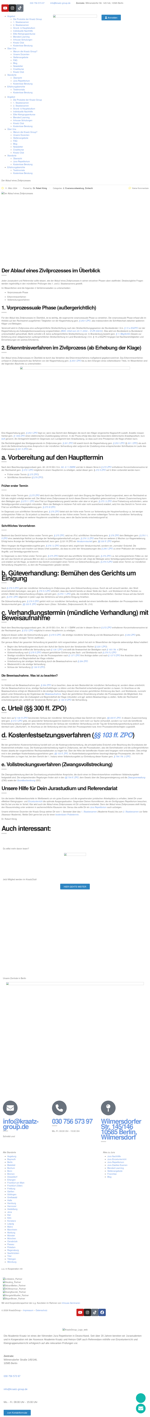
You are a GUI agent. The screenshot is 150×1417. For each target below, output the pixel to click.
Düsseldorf (12, 1176)
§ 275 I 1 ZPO (27, 501)
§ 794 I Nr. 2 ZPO (122, 756)
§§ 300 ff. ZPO (114, 717)
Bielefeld (11, 1165)
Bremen (11, 1173)
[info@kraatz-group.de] (10, 1108)
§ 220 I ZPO (100, 646)
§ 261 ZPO (68, 443)
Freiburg (11, 1188)
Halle (9, 1200)
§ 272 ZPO (106, 467)
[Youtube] (5, 8)
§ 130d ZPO (19, 435)
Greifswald (12, 1197)
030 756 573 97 (72, 1121)
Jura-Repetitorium (21, 80)
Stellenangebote (20, 57)
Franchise (112, 1173)
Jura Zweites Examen (117, 1165)
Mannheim (12, 1229)
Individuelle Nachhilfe (23, 30)
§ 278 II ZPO (106, 561)
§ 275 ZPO (33, 474)
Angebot (11, 16)
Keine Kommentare (140, 188)
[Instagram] (12, 8)
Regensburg (13, 1250)
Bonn (9, 1170)
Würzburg (11, 1261)
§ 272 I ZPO (27, 469)
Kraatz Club (18, 42)
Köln (9, 1217)
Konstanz (11, 1220)
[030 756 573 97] (59, 1108)
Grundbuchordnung (26, 780)
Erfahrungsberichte (16, 86)
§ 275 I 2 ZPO (105, 501)
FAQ (15, 60)
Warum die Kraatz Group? (25, 51)
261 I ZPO (132, 443)
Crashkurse (18, 68)
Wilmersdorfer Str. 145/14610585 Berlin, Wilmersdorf (121, 1129)
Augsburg (11, 1156)
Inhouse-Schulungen (22, 39)
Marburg (11, 1232)
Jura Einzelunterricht (116, 1159)
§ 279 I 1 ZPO (64, 593)
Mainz (10, 1226)
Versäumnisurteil (84, 541)
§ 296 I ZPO (107, 548)
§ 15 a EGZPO (131, 327)
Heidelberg (12, 1209)
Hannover (11, 1206)
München (11, 1238)
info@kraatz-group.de (20, 1123)
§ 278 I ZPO (12, 596)
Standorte (11, 74)
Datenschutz (41, 1310)
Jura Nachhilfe (114, 1156)
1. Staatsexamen (21, 22)
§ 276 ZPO (37, 477)
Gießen (10, 1191)
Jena (9, 1211)
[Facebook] (102, 1312)
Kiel (9, 1214)
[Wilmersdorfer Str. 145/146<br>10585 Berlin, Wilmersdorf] (108, 1108)
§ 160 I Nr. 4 (112, 649)
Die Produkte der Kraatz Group (27, 19)
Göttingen (11, 1194)
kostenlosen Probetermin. (67, 814)
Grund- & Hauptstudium (24, 27)
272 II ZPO (101, 469)
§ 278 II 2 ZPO (109, 652)
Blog (15, 63)
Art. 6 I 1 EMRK (68, 467)
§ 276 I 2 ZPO (87, 538)
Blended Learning (21, 36)
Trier (9, 1255)
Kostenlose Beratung (23, 45)
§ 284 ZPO (130, 634)
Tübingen (11, 1258)
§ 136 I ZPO (56, 649)
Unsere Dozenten (21, 54)
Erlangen (11, 1179)
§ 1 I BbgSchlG (123, 333)
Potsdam (11, 1247)
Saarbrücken (13, 1253)
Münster (11, 1235)
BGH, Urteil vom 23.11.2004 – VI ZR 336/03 (81, 330)
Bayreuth (11, 1159)
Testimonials (19, 89)
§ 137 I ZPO (74, 655)
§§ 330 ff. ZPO (104, 541)
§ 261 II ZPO (22, 448)
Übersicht (17, 77)
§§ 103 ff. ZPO (113, 734)
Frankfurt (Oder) (15, 1185)
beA (3, 438)
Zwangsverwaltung (136, 777)
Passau (10, 1244)
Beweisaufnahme (53, 693)
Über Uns (11, 48)
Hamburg (11, 1203)
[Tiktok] (19, 8)
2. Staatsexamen (21, 24)
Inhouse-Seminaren (71, 1302)
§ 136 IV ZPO (38, 667)
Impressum (28, 1310)
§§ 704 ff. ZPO (72, 777)
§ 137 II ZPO (114, 655)
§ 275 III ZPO (49, 507)
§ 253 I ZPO (85, 320)
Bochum (11, 1167)
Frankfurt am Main (15, 1182)
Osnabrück (12, 1241)
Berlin (10, 1162)
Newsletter (18, 66)
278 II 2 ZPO (45, 590)
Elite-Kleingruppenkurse (24, 33)
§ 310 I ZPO (16, 720)
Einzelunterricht (35, 801)
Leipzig (10, 1223)
